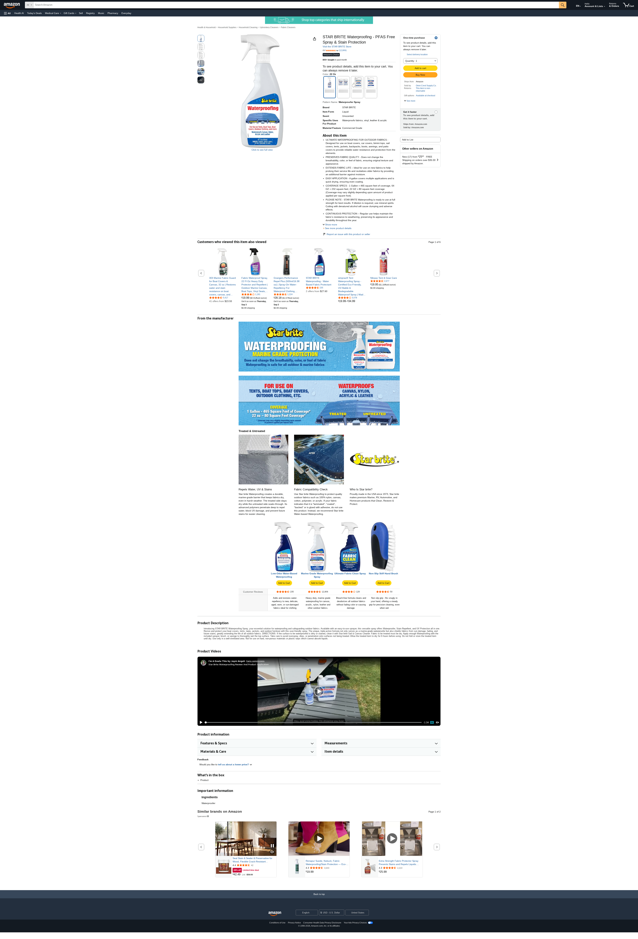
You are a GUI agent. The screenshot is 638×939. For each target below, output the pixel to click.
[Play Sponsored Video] (319, 838)
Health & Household (206, 27)
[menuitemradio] (432, 722)
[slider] (313, 722)
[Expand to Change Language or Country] (580, 6)
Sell (81, 13)
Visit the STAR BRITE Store (337, 46)
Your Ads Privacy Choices (355, 923)
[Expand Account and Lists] (604, 6)
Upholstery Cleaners (269, 27)
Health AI (19, 13)
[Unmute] (437, 722)
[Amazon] (12, 5)
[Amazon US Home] (274, 913)
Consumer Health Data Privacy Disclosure (322, 923)
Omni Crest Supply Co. (426, 85)
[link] (223, 286)
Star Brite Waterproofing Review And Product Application (239, 664)
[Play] (200, 722)
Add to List (407, 139)
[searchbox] (296, 5)
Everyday (126, 13)
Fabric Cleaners (288, 27)
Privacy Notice (294, 923)
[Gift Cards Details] (75, 13)
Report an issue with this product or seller (348, 234)
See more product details (338, 228)
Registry (90, 13)
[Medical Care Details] (60, 13)
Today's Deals (34, 13)
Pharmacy (112, 13)
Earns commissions (255, 661)
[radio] (201, 38)
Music (101, 13)
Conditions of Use (277, 923)
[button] (7, 13)
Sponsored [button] (202, 816)
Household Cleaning (248, 27)
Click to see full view (262, 149)
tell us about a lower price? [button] (234, 764)
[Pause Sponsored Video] (272, 846)
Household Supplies (227, 27)
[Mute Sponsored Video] (272, 852)
